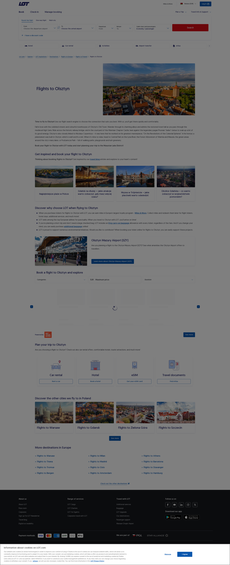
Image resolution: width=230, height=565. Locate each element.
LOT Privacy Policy (97, 561)
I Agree (185, 554)
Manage (168, 554)
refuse (35, 561)
